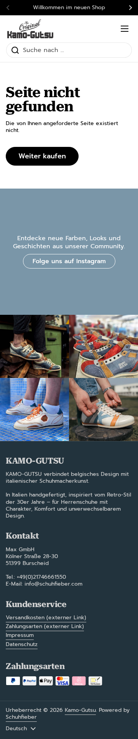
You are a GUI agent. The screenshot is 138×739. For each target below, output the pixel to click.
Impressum (20, 635)
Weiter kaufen (42, 156)
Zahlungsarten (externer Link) (45, 626)
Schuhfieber (21, 717)
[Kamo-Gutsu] (30, 28)
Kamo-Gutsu (80, 710)
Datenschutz (22, 644)
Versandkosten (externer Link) (46, 618)
